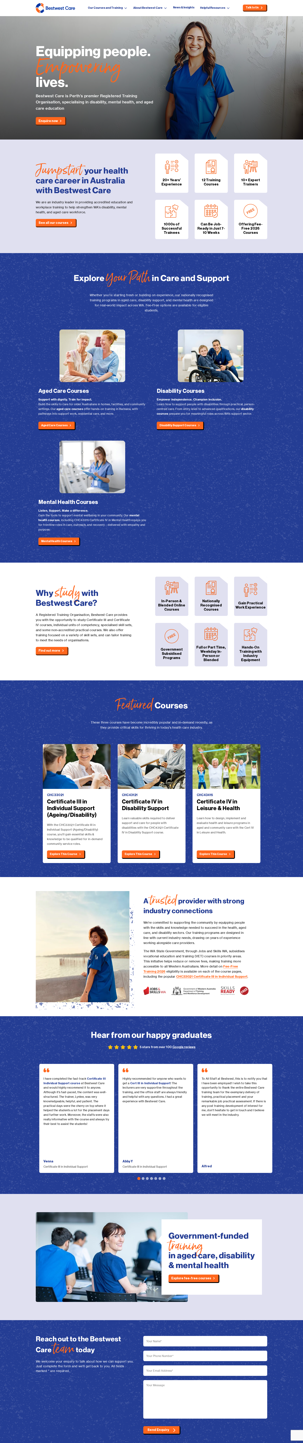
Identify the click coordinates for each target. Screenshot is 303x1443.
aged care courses (69, 409)
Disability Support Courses (178, 425)
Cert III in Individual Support (150, 1083)
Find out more (49, 650)
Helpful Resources (212, 7)
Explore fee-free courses (191, 1278)
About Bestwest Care (148, 7)
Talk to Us (252, 7)
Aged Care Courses (54, 425)
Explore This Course (63, 854)
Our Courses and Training (105, 7)
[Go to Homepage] (55, 8)
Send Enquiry (158, 1429)
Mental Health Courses (56, 541)
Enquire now (48, 121)
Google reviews (184, 1047)
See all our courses (53, 222)
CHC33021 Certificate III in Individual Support (212, 977)
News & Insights (183, 7)
